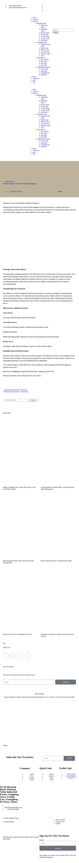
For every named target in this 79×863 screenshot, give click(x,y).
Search (33, 400)
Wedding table (41, 23)
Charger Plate (45, 73)
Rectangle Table (44, 30)
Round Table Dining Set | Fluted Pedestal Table (56, 561)
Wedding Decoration (43, 67)
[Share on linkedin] (71, 192)
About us (35, 19)
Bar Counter (45, 59)
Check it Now (39, 700)
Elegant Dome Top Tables (31, 376)
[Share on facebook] (66, 192)
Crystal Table (45, 36)
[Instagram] (28, 655)
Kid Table (44, 40)
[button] (39, 86)
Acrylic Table (45, 38)
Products (35, 21)
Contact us (36, 78)
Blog (34, 77)
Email (41, 840)
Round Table (45, 33)
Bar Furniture (41, 58)
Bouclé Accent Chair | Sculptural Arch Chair (17, 634)
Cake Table (44, 69)
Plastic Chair (45, 50)
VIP (34, 82)
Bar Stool (44, 63)
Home (35, 18)
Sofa (42, 56)
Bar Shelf (44, 65)
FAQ (34, 80)
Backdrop (44, 71)
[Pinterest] (49, 819)
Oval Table (44, 35)
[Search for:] (63, 30)
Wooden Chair (45, 54)
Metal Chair (44, 48)
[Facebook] (5, 655)
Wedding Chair (41, 42)
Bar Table (44, 61)
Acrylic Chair (45, 52)
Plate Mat (44, 75)
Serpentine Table (44, 26)
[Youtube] (20, 655)
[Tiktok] (13, 655)
